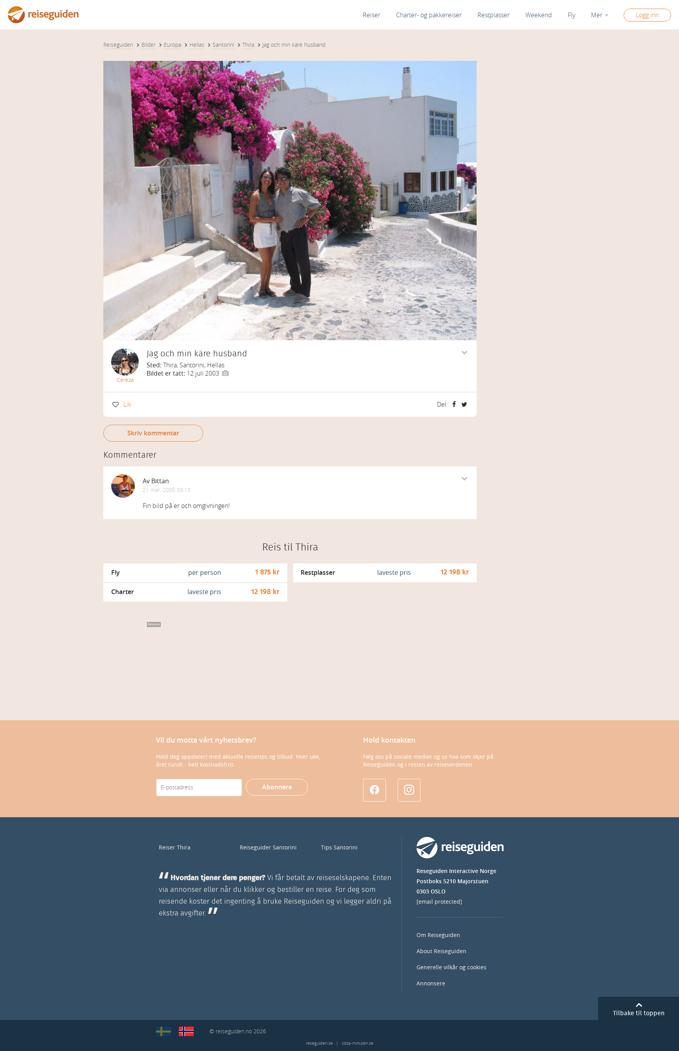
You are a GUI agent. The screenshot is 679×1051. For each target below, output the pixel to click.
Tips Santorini (339, 847)
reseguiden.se (319, 1043)
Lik (127, 404)
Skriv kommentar (153, 433)
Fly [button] (571, 15)
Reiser (371, 15)
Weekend (538, 15)
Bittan (160, 481)
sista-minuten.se (357, 1043)
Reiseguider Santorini (268, 847)
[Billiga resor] (163, 1031)
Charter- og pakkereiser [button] (429, 15)
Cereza (125, 380)
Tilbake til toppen (638, 1013)
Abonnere (277, 787)
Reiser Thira (175, 847)
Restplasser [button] (493, 15)
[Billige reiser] (186, 1031)
